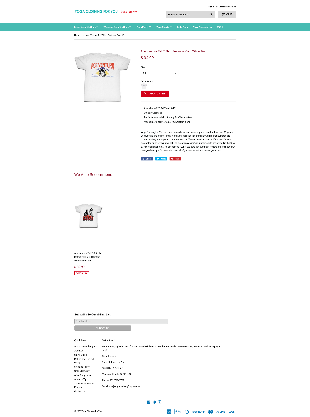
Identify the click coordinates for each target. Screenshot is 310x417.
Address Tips (81, 379)
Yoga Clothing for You (92, 411)
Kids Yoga (182, 27)
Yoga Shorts (163, 27)
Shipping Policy (82, 367)
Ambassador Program (85, 346)
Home (77, 35)
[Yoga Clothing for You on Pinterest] (154, 402)
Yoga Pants (142, 27)
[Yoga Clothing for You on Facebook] (148, 402)
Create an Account (227, 7)
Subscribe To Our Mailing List (92, 314)
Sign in (211, 7)
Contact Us (79, 391)
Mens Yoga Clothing (85, 27)
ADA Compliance (83, 375)
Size (143, 67)
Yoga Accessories (202, 27)
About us (78, 350)
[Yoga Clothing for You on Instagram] (159, 402)
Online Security (82, 371)
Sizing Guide (80, 355)
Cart (229, 14)
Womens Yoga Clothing (116, 27)
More (220, 27)
